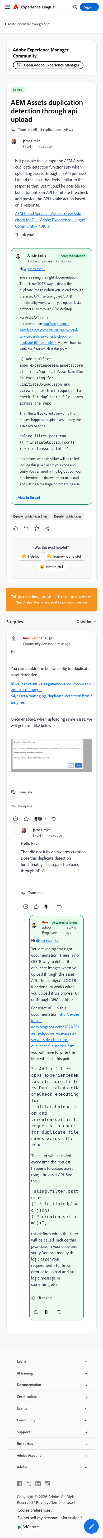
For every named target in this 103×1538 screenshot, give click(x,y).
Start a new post (45, 602)
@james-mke (34, 268)
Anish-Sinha (36, 255)
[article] (51, 729)
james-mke (31, 140)
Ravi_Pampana (34, 638)
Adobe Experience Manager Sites (29, 24)
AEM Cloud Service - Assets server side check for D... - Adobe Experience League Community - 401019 (50, 220)
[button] (27, 129)
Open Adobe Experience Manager (51, 65)
